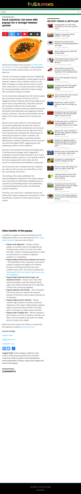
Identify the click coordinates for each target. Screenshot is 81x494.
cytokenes (30, 353)
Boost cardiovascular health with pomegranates (66, 52)
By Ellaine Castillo (66, 64)
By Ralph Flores (66, 148)
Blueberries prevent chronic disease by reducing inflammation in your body (67, 43)
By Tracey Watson (67, 117)
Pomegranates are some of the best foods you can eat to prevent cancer (66, 26)
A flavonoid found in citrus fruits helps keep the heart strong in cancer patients (65, 176)
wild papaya (13, 363)
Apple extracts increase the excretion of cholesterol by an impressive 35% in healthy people (66, 70)
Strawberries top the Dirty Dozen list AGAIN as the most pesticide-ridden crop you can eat (66, 114)
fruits (11, 356)
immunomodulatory (9, 361)
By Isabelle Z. (65, 47)
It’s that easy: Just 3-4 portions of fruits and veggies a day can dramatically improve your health (66, 123)
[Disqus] (23, 400)
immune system (17, 358)
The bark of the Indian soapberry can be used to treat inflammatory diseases (66, 197)
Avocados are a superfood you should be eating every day (65, 160)
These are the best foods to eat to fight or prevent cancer (66, 96)
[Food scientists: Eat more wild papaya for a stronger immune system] (40, 7)
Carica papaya (20, 353)
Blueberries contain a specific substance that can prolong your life (66, 104)
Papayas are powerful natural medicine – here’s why (65, 35)
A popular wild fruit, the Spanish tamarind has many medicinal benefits (65, 87)
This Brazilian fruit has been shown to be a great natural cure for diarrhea (66, 60)
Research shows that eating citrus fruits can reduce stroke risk (66, 168)
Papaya (21, 361)
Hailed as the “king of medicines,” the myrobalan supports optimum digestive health (66, 132)
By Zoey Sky (65, 38)
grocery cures (26, 356)
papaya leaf (29, 361)
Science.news (7, 335)
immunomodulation (32, 358)
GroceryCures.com (27, 327)
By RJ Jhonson (65, 30)
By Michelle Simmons (67, 91)
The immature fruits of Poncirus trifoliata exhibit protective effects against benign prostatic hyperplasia (66, 186)
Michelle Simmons (21, 30)
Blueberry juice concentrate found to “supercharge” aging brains (66, 152)
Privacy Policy (40, 490)
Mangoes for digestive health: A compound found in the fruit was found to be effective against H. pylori (66, 142)
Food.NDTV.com (8, 344)
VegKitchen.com (8, 340)
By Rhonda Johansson (68, 155)
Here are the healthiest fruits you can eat (66, 79)
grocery (17, 356)
